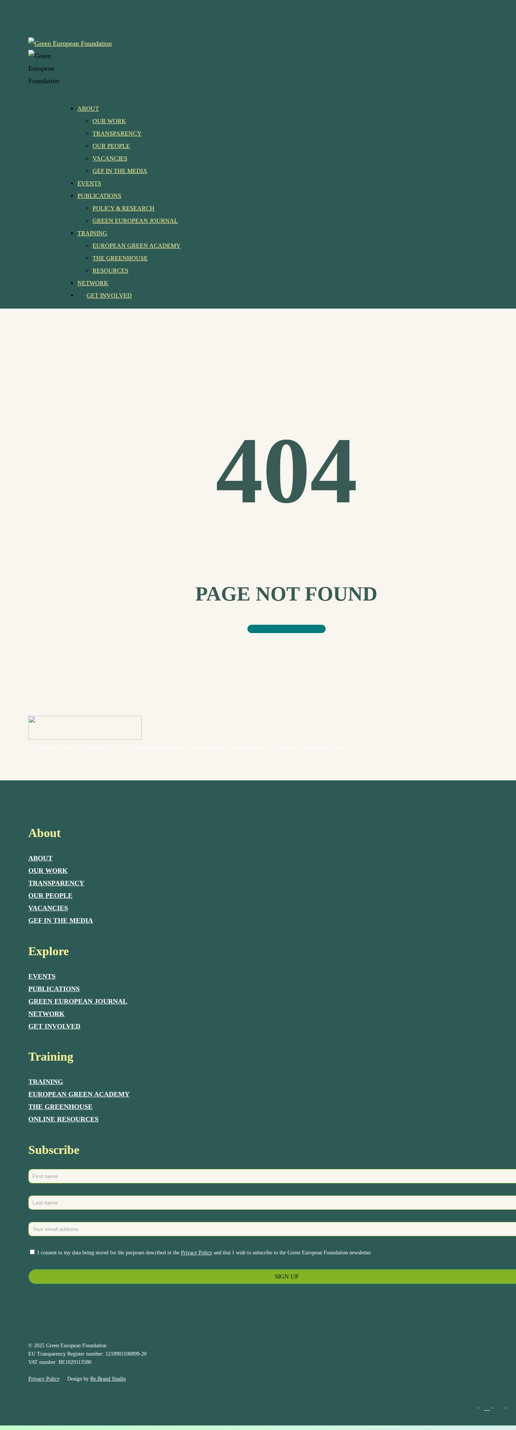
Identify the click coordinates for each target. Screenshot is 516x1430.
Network (92, 283)
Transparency (117, 133)
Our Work (109, 121)
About (88, 108)
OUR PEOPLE (50, 895)
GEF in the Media (120, 171)
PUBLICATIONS (54, 989)
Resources (110, 270)
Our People (111, 146)
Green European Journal (135, 221)
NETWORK (46, 1014)
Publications (99, 196)
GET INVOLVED (54, 1026)
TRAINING (45, 1082)
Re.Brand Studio (108, 1379)
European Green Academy (137, 245)
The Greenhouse (120, 258)
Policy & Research (123, 208)
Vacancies (110, 158)
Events (89, 183)
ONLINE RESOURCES (63, 1119)
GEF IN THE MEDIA (60, 920)
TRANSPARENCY (56, 883)
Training (92, 233)
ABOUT (40, 858)
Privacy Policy (196, 1252)
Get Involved (109, 295)
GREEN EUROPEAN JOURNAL (77, 1001)
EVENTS (42, 976)
